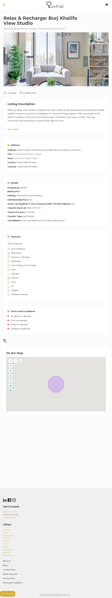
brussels (6, 552)
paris (5, 544)
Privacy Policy (9, 578)
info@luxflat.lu (9, 517)
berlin (5, 547)
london (6, 530)
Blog (5, 565)
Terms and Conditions (23, 311)
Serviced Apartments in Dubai (27, 154)
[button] (56, 384)
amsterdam (8, 549)
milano (6, 541)
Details (14, 183)
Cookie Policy (9, 570)
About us (7, 561)
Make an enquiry (10, 512)
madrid (6, 538)
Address (15, 145)
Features (16, 236)
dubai (5, 532)
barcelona (7, 555)
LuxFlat (56, 6)
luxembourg (8, 535)
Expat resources (10, 574)
